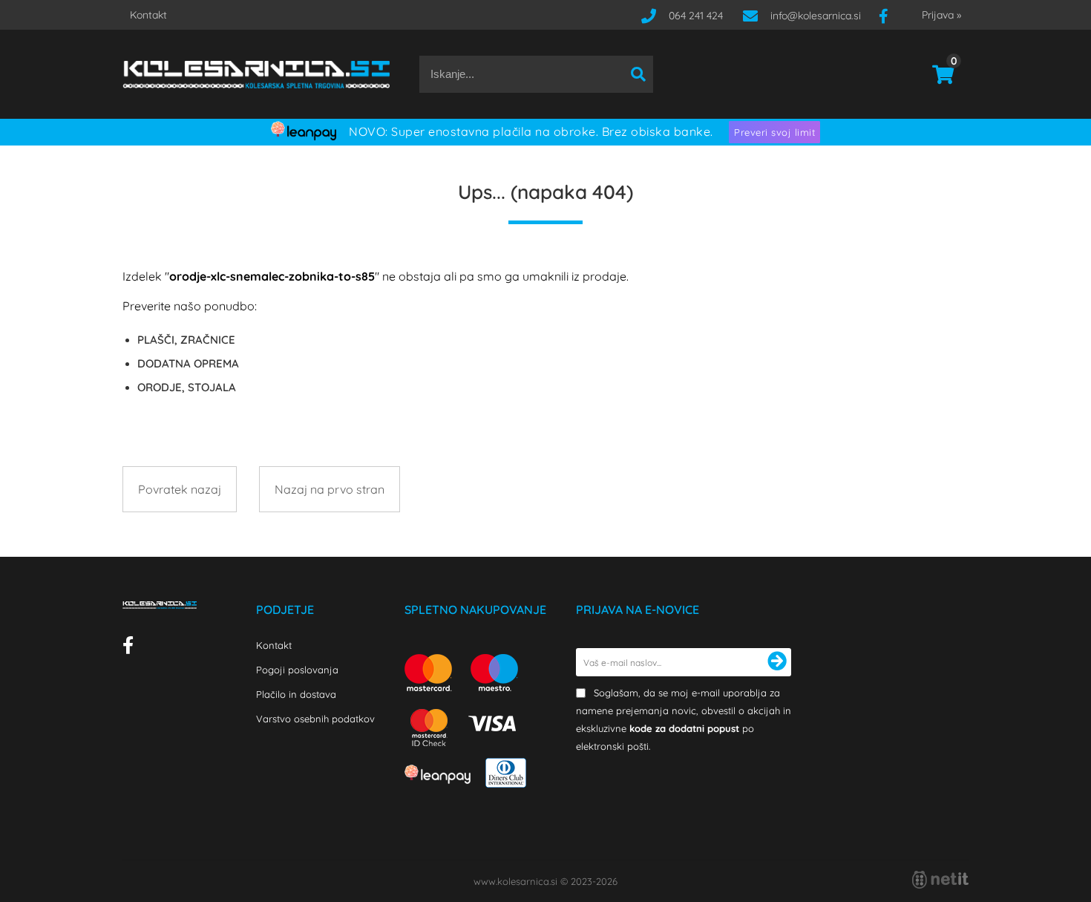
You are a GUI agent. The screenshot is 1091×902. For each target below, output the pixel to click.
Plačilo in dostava (296, 694)
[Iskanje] (638, 74)
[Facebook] (889, 15)
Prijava (941, 15)
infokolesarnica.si (815, 15)
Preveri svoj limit (774, 132)
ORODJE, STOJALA (186, 387)
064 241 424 (696, 15)
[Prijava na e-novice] (777, 662)
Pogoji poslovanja (297, 670)
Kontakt (148, 15)
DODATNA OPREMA (188, 363)
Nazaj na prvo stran (329, 489)
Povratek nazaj (179, 489)
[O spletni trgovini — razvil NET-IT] (940, 880)
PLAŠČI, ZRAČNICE (186, 340)
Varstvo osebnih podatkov (315, 719)
